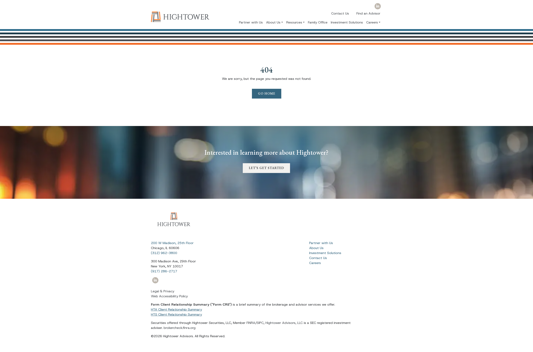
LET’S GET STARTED (266, 168)
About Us (316, 248)
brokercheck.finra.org (180, 328)
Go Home (266, 93)
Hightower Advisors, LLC (284, 323)
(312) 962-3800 (164, 253)
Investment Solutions (347, 22)
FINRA (251, 323)
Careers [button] (372, 22)
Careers (315, 263)
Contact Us (340, 13)
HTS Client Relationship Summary (176, 314)
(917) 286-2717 (164, 271)
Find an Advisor (368, 13)
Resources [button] (294, 22)
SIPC (260, 323)
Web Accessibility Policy (169, 296)
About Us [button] (273, 22)
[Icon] (377, 6)
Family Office (318, 22)
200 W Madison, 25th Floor (172, 243)
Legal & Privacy (162, 291)
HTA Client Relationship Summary (176, 309)
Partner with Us (251, 22)
